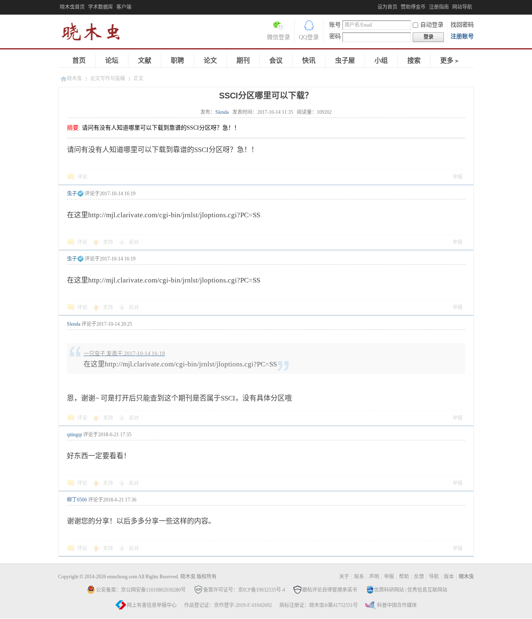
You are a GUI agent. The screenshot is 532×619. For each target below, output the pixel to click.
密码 (335, 36)
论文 (210, 60)
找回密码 (462, 25)
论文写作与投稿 (107, 78)
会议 (276, 60)
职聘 (177, 60)
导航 (434, 577)
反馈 (419, 577)
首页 (79, 60)
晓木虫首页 (72, 7)
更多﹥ (450, 60)
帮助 (404, 577)
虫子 (72, 194)
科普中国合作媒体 (397, 605)
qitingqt (74, 434)
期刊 (243, 60)
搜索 (414, 60)
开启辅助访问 (375, 6)
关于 (344, 577)
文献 (144, 60)
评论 (82, 177)
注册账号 (462, 36)
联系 (359, 577)
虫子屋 (345, 60)
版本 (449, 577)
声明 (374, 577)
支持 (108, 242)
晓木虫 (95, 33)
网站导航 (462, 7)
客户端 (123, 7)
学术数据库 (100, 7)
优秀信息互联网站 (427, 590)
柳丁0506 (77, 500)
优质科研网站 (389, 590)
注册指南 (439, 7)
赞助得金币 (413, 7)
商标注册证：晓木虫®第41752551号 (318, 605)
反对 (134, 242)
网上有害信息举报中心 (152, 605)
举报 (458, 177)
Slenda (222, 112)
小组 (381, 60)
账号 (335, 25)
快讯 (308, 60)
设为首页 (387, 7)
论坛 (111, 60)
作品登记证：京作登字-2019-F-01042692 (228, 605)
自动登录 (431, 25)
